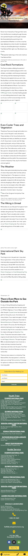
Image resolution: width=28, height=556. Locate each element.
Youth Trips (14, 395)
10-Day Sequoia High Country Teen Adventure (11, 427)
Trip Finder (7, 554)
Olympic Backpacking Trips (9, 469)
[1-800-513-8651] (14, 514)
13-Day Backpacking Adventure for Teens (13, 420)
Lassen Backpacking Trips (8, 498)
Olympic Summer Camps (8, 473)
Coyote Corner (13, 312)
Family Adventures (6, 506)
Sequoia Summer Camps (8, 491)
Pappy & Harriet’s (10, 339)
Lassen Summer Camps (7, 499)
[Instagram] (14, 542)
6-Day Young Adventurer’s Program (11, 400)
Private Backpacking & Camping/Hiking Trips (14, 510)
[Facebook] (9, 542)
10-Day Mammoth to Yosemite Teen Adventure (11, 404)
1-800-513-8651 (14, 518)
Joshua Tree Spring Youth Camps (10, 481)
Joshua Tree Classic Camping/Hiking (11, 482)
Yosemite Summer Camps (8, 463)
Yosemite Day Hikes (6, 456)
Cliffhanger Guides (6, 93)
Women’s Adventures (7, 507)
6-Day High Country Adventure (10, 401)
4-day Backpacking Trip (20, 272)
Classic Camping (9, 224)
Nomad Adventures (6, 322)
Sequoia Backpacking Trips (8, 490)
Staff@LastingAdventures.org (14, 527)
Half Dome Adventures (7, 458)
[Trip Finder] (1, 554)
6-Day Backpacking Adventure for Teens (13, 414)
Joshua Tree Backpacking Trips (10, 479)
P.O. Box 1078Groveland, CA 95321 (14, 536)
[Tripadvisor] (19, 542)
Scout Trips (4, 440)
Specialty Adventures (7, 471)
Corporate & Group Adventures (10, 509)
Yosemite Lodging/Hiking (8, 460)
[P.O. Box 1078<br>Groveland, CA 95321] (14, 531)
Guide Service (14, 449)
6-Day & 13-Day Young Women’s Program (13, 402)
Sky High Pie (9, 329)
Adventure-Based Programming (10, 445)
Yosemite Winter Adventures (9, 462)
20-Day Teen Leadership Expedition (11, 408)
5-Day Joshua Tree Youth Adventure (11, 433)
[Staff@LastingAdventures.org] (14, 523)
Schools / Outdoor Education (9, 438)
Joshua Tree (19, 360)
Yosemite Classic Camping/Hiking (10, 459)
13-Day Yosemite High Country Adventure (13, 407)
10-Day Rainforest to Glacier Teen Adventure (11, 418)
